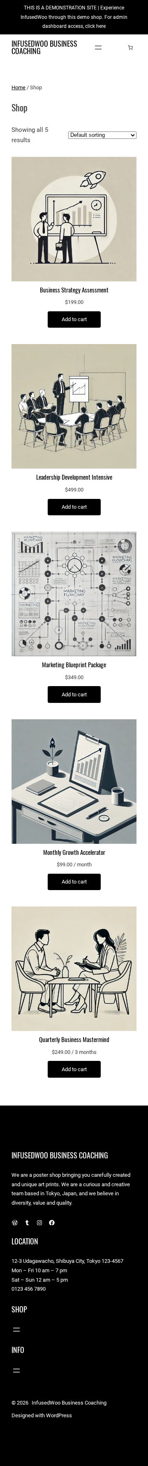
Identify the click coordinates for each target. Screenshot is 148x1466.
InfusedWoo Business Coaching (44, 47)
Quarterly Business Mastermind (74, 1039)
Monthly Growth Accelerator (74, 852)
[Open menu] (98, 47)
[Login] (118, 47)
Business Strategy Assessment (74, 290)
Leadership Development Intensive (74, 477)
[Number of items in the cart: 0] (130, 47)
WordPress (59, 1415)
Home (18, 87)
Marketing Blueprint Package (74, 664)
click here (95, 26)
